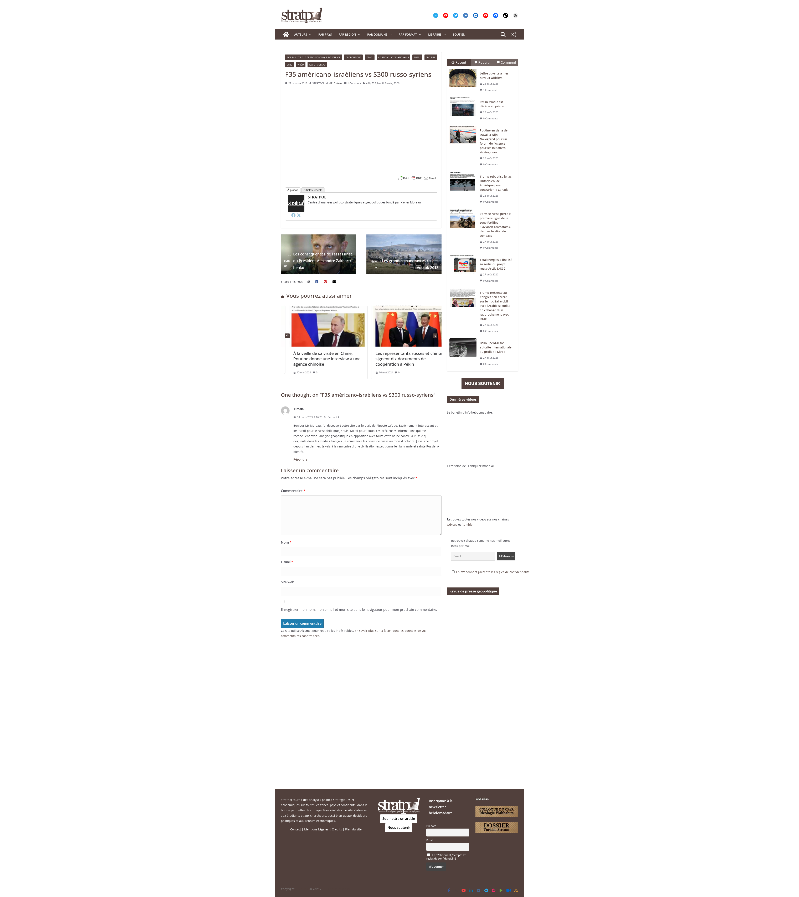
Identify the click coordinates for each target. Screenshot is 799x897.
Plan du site (353, 829)
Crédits (337, 829)
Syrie (289, 64)
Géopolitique (353, 57)
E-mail (287, 562)
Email (429, 840)
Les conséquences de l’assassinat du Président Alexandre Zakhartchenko (318, 261)
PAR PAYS (325, 34)
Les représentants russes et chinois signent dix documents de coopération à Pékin (390, 359)
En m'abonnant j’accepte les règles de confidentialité (493, 572)
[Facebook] (293, 215)
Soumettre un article (398, 818)
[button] (309, 34)
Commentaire (293, 490)
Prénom (431, 826)
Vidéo (301, 64)
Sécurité (430, 57)
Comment (508, 62)
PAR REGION (347, 34)
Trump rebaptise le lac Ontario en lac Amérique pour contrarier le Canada (495, 183)
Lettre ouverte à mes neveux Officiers (494, 75)
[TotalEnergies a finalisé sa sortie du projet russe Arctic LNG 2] (462, 264)
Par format (408, 34)
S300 (397, 83)
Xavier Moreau (317, 64)
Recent (460, 62)
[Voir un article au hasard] (513, 35)
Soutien (459, 34)
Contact (295, 829)
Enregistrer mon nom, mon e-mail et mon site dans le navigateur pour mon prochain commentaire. (359, 609)
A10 (368, 83)
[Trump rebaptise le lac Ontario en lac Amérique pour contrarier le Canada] (462, 181)
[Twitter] (298, 215)
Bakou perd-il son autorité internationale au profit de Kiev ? (495, 347)
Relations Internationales (393, 57)
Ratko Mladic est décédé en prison (492, 104)
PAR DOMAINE (377, 34)
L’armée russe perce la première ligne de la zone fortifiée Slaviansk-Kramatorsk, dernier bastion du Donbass (495, 225)
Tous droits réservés (336, 889)
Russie (417, 57)
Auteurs (300, 34)
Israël (369, 57)
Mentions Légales (316, 829)
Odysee (452, 525)
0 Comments (490, 118)
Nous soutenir (398, 827)
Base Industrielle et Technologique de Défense (313, 57)
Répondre (300, 459)
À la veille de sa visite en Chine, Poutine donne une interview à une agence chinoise (307, 359)
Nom (286, 542)
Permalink (333, 417)
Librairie (435, 34)
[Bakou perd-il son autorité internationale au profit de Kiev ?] (462, 347)
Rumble (467, 525)
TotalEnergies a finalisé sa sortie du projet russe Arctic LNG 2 (496, 264)
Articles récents (313, 190)
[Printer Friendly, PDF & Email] (417, 178)
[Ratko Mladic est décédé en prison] (462, 106)
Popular (484, 62)
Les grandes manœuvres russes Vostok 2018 (404, 264)
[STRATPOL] (286, 35)
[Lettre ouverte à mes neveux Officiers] (462, 78)
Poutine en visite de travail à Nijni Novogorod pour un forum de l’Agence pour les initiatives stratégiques (493, 141)
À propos (292, 190)
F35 (374, 83)
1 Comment (354, 83)
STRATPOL (318, 83)
